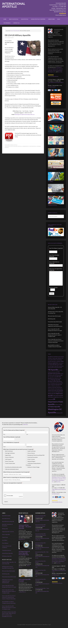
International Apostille (13, 5)
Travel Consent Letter (10, 463)
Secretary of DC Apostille (57, 390)
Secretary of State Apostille (52, 391)
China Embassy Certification (55, 361)
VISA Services (51, 157)
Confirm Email (29, 446)
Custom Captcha (53, 287)
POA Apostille (60, 382)
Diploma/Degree (31, 461)
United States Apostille (53, 133)
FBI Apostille (53, 370)
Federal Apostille (13, 144)
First (4, 434)
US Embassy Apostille (58, 404)
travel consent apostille (58, 395)
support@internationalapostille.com (57, 10)
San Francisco (60, 68)
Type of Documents (52, 169)
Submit (51, 293)
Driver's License (31, 459)
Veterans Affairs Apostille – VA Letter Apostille (25, 526)
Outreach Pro (29, 624)
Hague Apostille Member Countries (56, 121)
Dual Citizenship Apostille (57, 367)
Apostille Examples (6, 515)
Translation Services (52, 205)
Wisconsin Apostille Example (54, 316)
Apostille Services (6, 518)
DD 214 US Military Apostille (16, 146)
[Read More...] (22, 539)
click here (25, 424)
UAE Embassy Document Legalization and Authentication (7, 581)
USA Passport (8, 459)
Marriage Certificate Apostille (54, 381)
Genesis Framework (37, 624)
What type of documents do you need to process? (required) (18, 449)
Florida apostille (56, 373)
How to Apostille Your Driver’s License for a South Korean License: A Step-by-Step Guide (55, 341)
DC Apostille (54, 364)
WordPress (45, 624)
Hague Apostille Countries (8, 531)
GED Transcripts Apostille (52, 376)
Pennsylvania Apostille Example (55, 321)
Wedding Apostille (59, 412)
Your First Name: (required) (56, 249)
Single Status (8, 455)
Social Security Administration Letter (13, 467)
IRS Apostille (54, 378)
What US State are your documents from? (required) (16, 472)
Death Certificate (31, 451)
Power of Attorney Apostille (54, 384)
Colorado (50, 70)
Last (27, 434)
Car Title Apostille (54, 358)
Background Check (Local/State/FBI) (35, 455)
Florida (57, 70)
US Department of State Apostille (29, 146)
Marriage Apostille (55, 379)
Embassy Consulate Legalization (55, 145)
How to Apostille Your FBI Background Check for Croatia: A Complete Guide (9, 607)
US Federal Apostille (54, 406)
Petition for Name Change (33, 467)
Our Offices (50, 181)
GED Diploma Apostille (58, 375)
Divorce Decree (31, 453)
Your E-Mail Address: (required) (54, 262)
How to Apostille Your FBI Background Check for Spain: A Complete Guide (54, 335)
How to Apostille (6, 534)
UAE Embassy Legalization (53, 397)
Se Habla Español (51, 86)
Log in (49, 624)
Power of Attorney (9, 457)
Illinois (60, 70)
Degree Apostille (55, 366)
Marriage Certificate (10, 453)
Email (4, 446)
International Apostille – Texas (42, 588)
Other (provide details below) (12, 469)
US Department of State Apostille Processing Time (24, 553)
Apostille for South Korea (53, 356)
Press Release (5, 543)
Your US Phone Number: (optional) (11, 437)
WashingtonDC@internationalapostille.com (25, 114)
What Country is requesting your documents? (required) (17, 477)
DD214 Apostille (51, 318)
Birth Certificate (9, 451)
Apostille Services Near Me (8, 521)
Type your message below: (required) (55, 269)
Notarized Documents (32, 457)
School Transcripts (9, 461)
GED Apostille (52, 375)
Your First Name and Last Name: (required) (14, 430)
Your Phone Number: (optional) (54, 255)
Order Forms (5, 537)
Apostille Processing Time (60, 11)
